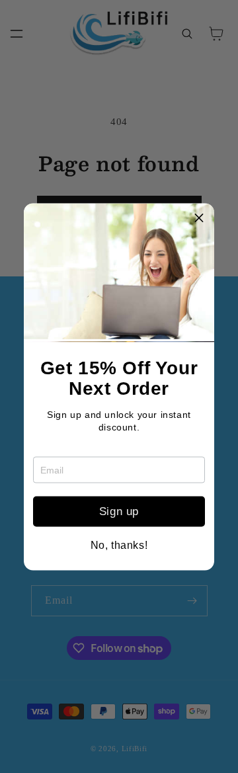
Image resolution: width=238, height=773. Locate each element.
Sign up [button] (119, 511)
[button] (199, 218)
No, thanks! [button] (119, 545)
